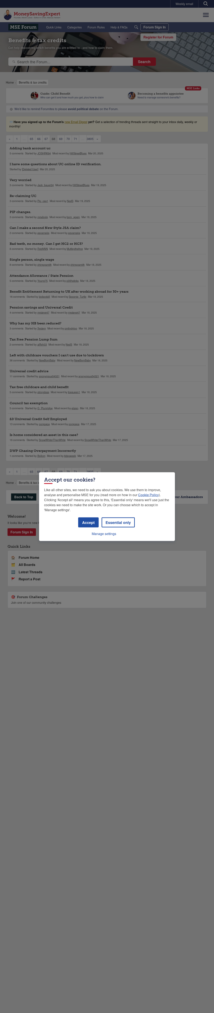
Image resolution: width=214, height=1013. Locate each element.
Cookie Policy (148, 494)
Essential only (118, 522)
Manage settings (104, 533)
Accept (88, 522)
